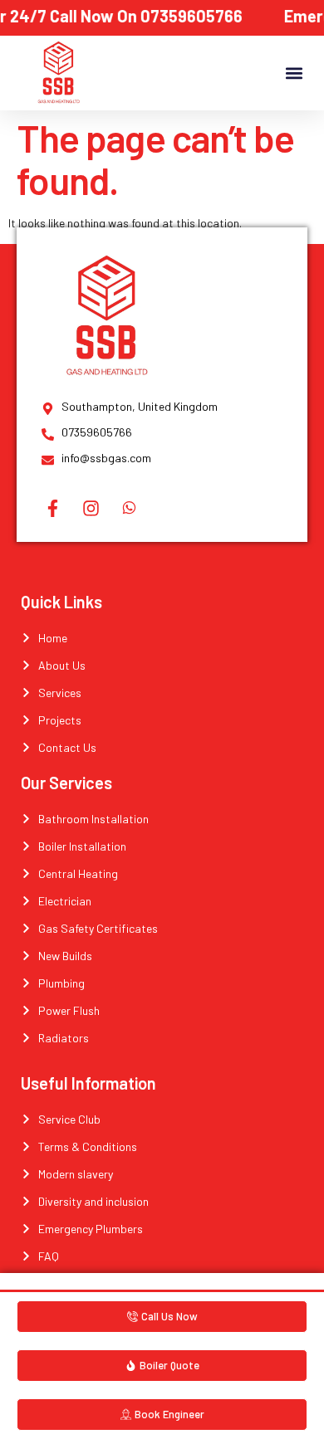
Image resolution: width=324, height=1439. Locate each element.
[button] (293, 73)
